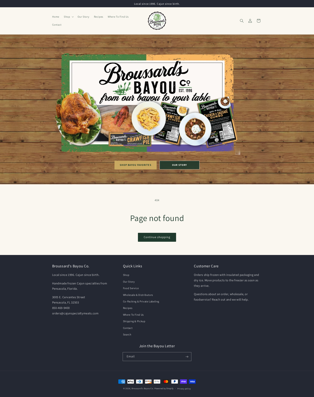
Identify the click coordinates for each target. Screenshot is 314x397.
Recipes (127, 308)
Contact (127, 328)
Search (127, 334)
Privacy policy (184, 388)
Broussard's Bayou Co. (143, 388)
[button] (68, 17)
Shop (126, 275)
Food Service (131, 288)
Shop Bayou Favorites (135, 165)
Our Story (179, 165)
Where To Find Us (133, 314)
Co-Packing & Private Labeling (141, 301)
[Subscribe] (187, 356)
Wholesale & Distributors (138, 295)
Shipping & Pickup (134, 321)
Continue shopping (157, 237)
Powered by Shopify (164, 388)
